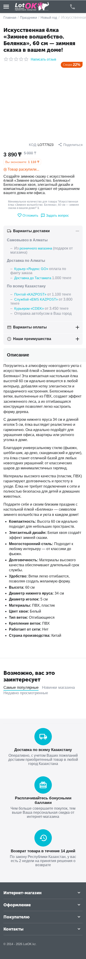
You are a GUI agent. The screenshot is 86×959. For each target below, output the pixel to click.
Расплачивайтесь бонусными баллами (43, 800)
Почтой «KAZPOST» (30, 294)
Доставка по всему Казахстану (43, 750)
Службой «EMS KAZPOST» (36, 299)
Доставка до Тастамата (32, 278)
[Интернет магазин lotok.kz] (32, 6)
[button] (70, 145)
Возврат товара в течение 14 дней (43, 851)
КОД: (33, 145)
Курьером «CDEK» (29, 308)
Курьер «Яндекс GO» (31, 269)
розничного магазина (35, 248)
